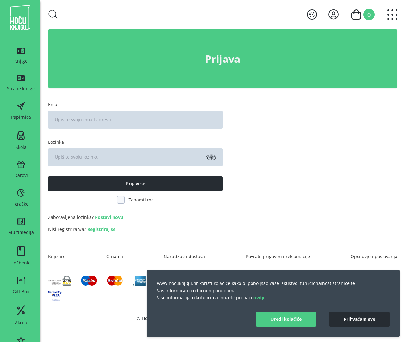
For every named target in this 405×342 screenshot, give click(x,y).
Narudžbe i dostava (184, 256)
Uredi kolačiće (286, 319)
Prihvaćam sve (359, 319)
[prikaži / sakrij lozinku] (211, 157)
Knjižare (56, 256)
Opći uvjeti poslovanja (374, 256)
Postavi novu (109, 217)
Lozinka (56, 142)
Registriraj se (101, 229)
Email (54, 104)
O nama (114, 256)
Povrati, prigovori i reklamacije (278, 256)
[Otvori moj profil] (333, 14)
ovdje (259, 297)
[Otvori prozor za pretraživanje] (53, 14)
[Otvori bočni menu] (392, 15)
